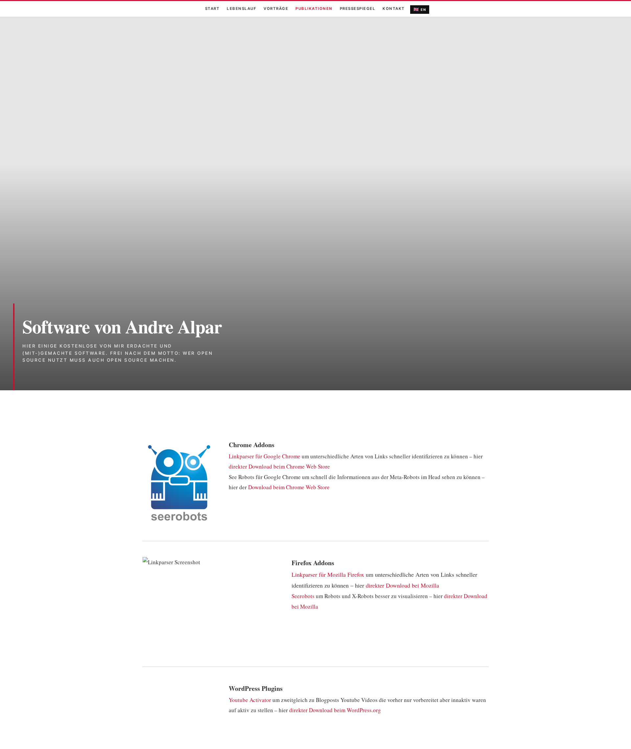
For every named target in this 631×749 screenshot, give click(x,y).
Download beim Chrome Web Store (289, 487)
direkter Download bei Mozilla (402, 585)
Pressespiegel (358, 8)
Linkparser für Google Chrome (264, 456)
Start (212, 8)
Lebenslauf (241, 8)
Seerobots (303, 596)
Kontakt (394, 8)
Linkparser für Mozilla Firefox (328, 574)
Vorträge (276, 8)
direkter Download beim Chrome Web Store (279, 466)
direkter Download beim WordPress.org (335, 710)
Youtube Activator (250, 700)
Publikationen (314, 8)
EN (419, 9)
